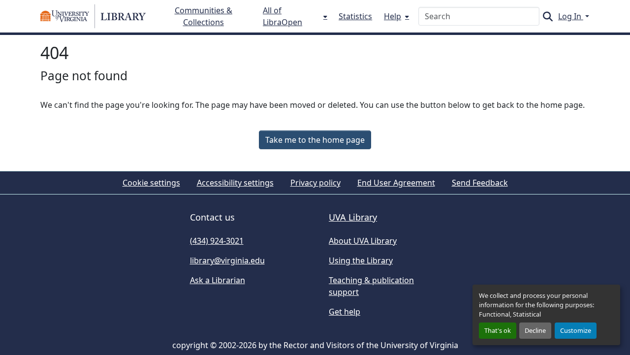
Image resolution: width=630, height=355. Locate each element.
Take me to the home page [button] (315, 139)
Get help (344, 311)
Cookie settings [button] (151, 182)
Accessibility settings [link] (235, 182)
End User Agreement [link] (396, 182)
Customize (575, 330)
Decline (535, 330)
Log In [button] (570, 16)
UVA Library (353, 217)
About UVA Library (363, 240)
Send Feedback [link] (480, 182)
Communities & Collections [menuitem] (203, 16)
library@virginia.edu (227, 260)
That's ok (497, 330)
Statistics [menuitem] (355, 16)
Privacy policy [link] (315, 182)
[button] (93, 16)
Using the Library (361, 260)
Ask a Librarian (217, 280)
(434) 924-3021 (217, 240)
